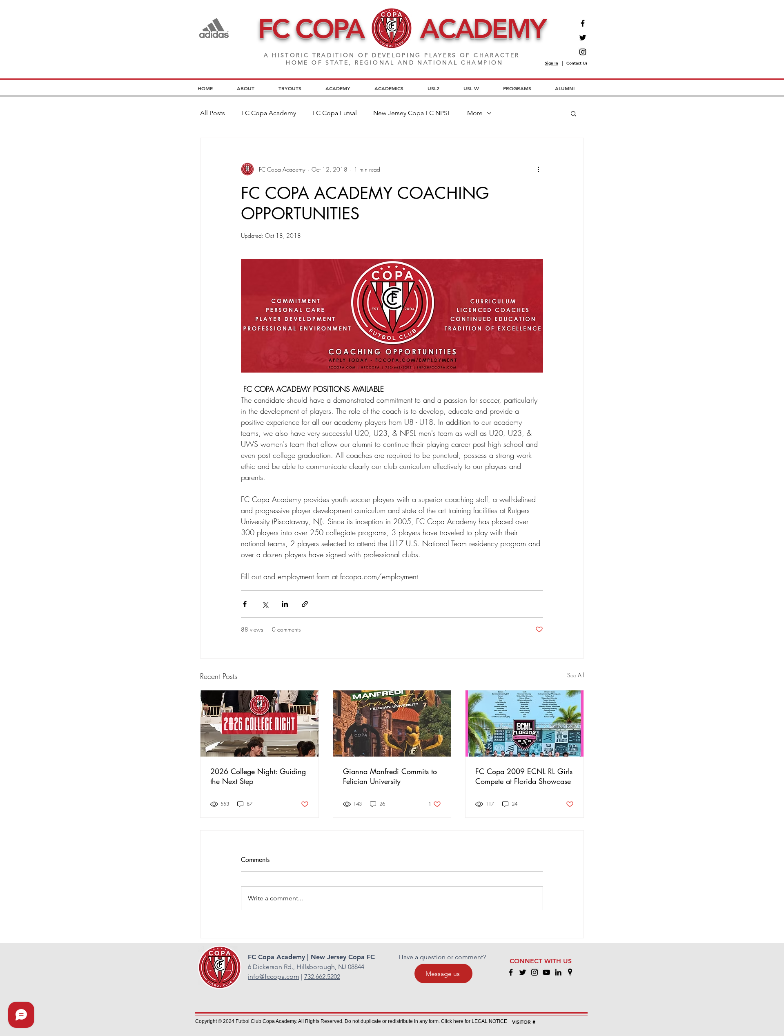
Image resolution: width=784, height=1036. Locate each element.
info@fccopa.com (273, 976)
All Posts (212, 113)
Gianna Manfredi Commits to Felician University (390, 776)
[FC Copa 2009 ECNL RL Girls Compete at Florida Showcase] (525, 723)
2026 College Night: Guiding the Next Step (258, 776)
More (475, 113)
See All (575, 675)
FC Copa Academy (268, 113)
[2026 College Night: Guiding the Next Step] (259, 723)
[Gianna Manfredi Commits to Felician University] (392, 723)
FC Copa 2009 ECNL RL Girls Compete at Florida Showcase (523, 776)
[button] (573, 113)
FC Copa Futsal (334, 113)
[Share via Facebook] (245, 604)
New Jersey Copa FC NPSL (412, 113)
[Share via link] (305, 604)
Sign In (551, 63)
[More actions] (538, 169)
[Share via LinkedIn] (285, 604)
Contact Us (576, 63)
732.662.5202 (322, 976)
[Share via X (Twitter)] (265, 604)
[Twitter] (582, 37)
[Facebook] (582, 23)
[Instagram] (582, 51)
